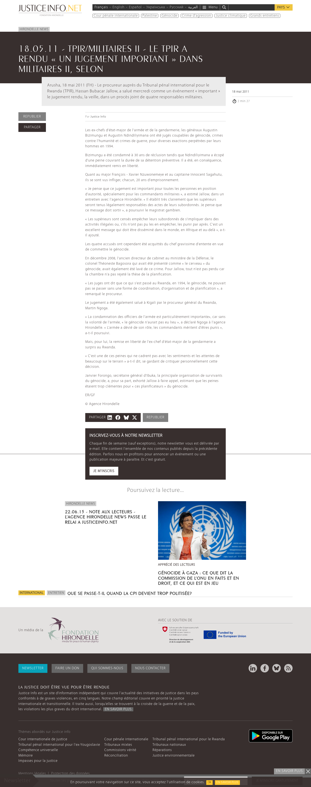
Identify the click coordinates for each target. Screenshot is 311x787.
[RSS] (288, 668)
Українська (155, 7)
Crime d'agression (196, 16)
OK (209, 782)
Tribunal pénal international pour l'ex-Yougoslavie (59, 745)
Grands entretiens (264, 16)
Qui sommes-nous (107, 668)
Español (135, 7)
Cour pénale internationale (116, 16)
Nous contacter (150, 668)
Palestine (149, 16)
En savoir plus (227, 782)
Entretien (56, 593)
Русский (176, 7)
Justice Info (98, 116)
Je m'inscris (103, 471)
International (32, 593)
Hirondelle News (34, 29)
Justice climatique (231, 16)
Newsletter (33, 668)
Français (101, 7)
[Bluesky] (276, 668)
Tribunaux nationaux (169, 745)
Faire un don (67, 668)
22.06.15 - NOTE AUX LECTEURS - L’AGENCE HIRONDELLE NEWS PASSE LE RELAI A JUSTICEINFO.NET (105, 516)
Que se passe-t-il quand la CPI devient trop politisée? (129, 592)
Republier (32, 116)
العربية (193, 7)
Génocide (169, 16)
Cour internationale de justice (42, 739)
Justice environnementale (174, 755)
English (118, 7)
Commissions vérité (120, 750)
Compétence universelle (38, 750)
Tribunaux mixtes (118, 745)
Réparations (162, 750)
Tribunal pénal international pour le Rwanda (189, 739)
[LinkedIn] (253, 668)
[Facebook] (264, 668)
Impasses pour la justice (38, 761)
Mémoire (25, 755)
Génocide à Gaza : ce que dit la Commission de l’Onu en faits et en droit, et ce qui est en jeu (198, 577)
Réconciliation (116, 755)
